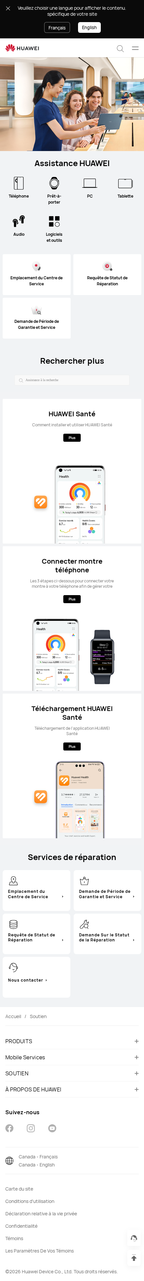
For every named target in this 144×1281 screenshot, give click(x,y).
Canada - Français (38, 1156)
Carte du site (19, 1189)
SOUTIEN (16, 1073)
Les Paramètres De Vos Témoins (39, 1251)
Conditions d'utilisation (29, 1201)
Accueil (13, 1016)
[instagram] (31, 1129)
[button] (120, 48)
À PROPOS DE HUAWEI (33, 1089)
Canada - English (37, 1164)
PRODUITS (18, 1041)
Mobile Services (25, 1057)
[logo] (22, 48)
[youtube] (52, 1129)
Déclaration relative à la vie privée (41, 1213)
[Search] (19, 380)
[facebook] (9, 1129)
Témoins (14, 1238)
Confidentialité (21, 1226)
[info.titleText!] (13, 880)
